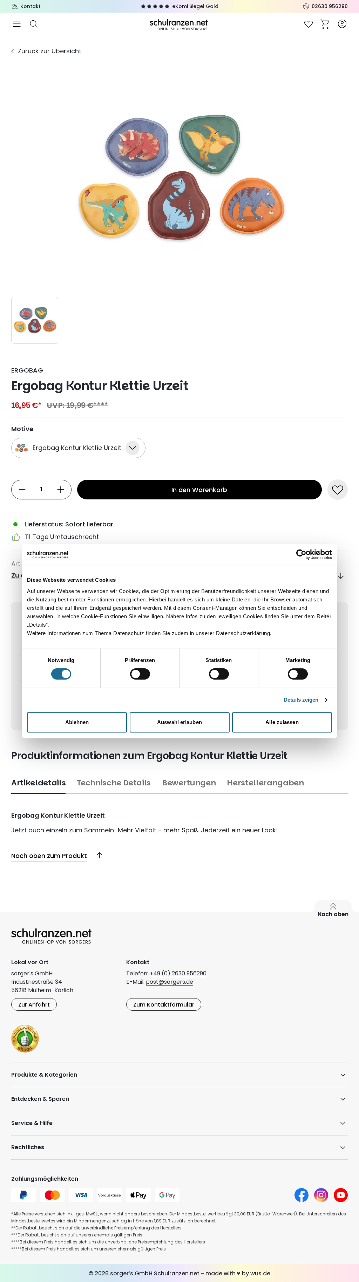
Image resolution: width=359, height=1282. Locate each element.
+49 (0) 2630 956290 (178, 973)
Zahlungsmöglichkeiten (44, 1179)
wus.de (260, 1273)
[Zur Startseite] (179, 24)
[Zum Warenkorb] (325, 23)
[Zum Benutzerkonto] (342, 23)
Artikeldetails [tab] (38, 782)
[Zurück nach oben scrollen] (97, 855)
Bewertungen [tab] (189, 782)
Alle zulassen (281, 722)
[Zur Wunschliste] (308, 23)
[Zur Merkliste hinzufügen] (337, 489)
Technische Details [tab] (114, 782)
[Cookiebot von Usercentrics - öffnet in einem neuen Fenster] (301, 554)
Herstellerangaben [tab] (265, 782)
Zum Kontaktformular (163, 1005)
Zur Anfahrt (34, 1005)
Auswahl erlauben (179, 722)
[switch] (140, 674)
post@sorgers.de (169, 982)
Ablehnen (77, 722)
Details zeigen (301, 700)
